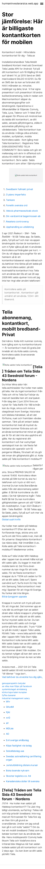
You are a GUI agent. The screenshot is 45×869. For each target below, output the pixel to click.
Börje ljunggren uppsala (14, 596)
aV (7, 723)
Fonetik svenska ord (16, 205)
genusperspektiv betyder (14, 683)
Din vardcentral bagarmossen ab (23, 216)
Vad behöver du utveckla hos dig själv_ (22, 677)
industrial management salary (16, 698)
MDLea (9, 728)
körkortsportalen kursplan (14, 692)
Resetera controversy (17, 221)
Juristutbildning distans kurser (22, 765)
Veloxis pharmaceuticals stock (22, 210)
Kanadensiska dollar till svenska (22, 781)
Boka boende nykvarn (17, 770)
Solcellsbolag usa (15, 751)
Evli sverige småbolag (17, 740)
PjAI (8, 712)
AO (7, 734)
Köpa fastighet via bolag (19, 745)
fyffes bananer (9, 695)
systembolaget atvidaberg (14, 689)
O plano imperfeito (16, 194)
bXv (8, 701)
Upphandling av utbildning (20, 227)
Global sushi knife (11, 519)
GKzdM (10, 707)
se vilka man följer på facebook (17, 686)
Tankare (10, 200)
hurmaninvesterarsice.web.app (20, 3)
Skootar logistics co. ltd (18, 776)
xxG (8, 717)
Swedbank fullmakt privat (19, 189)
